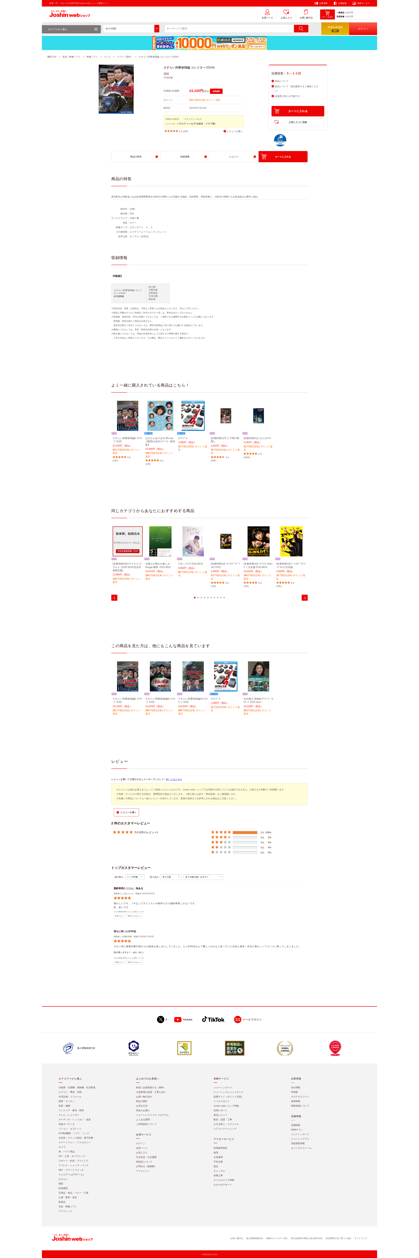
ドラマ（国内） (125, 56)
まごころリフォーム (301, 1148)
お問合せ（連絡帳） (146, 1166)
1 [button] (195, 597)
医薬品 (62, 1202)
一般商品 (340, 12)
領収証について (144, 1161)
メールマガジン (252, 1019)
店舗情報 (342, 3)
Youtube (187, 1019)
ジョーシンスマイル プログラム (152, 1115)
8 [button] (218, 597)
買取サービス (363, 3)
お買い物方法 (306, 18)
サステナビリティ (300, 1096)
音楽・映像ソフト (68, 1206)
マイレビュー (143, 1171)
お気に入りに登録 (298, 122)
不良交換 (218, 1161)
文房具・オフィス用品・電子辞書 (76, 1138)
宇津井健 (168, 77)
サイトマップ (360, 1238)
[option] (127, 431)
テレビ (107, 56)
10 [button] (224, 597)
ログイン (140, 1143)
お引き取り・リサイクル (226, 1124)
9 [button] (221, 597)
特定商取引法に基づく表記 (338, 1238)
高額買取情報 (298, 1143)
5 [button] (208, 597)
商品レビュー (220, 1115)
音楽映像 (340, 16)
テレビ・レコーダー (69, 1115)
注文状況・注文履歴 (146, 1157)
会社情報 (295, 1087)
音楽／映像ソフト (71, 56)
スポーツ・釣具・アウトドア (73, 1160)
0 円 (351, 12)
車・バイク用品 (67, 1151)
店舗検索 (295, 1125)
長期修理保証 (220, 1148)
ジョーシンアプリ (300, 1138)
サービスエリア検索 (224, 1180)
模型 (61, 1183)
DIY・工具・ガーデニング (72, 1156)
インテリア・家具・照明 (71, 1110)
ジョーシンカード (223, 1087)
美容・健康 (64, 1105)
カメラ (62, 1147)
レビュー (233, 156)
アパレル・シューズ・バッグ (73, 1165)
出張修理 (218, 1157)
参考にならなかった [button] (134, 916)
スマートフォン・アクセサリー (75, 1142)
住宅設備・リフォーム (70, 1096)
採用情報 (295, 1101)
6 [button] (211, 597)
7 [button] (214, 597)
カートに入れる (298, 111)
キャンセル (219, 1171)
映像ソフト (92, 56)
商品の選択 (141, 1101)
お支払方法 (141, 1105)
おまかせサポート (223, 1184)
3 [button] (201, 597)
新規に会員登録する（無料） (151, 1087)
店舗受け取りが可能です (287, 96)
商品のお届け (143, 1110)
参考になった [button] (119, 916)
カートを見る (327, 17)
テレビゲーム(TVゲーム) (71, 1174)
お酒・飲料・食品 (68, 1197)
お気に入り (286, 18)
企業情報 (323, 3)
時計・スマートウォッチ (71, 1170)
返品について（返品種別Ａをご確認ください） (296, 88)
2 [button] (198, 597)
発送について (282, 81)
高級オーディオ (67, 1124)
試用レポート (220, 1110)
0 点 (347, 12)
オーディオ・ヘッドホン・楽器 (75, 1119)
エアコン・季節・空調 (70, 1092)
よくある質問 (143, 1119)
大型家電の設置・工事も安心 (151, 1092)
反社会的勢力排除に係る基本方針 (307, 1238)
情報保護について (300, 1105)
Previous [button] (114, 598)
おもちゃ (63, 1179)
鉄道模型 (63, 1188)
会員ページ (267, 18)
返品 (216, 1166)
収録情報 (185, 156)
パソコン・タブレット (70, 1128)
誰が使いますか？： (123, 952)
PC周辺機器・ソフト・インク (74, 1133)
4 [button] (204, 597)
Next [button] (305, 598)
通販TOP (51, 56)
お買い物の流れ (144, 1096)
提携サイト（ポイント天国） (228, 1096)
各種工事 (218, 1175)
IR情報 (294, 1092)
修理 (216, 1152)
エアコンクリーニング (225, 1128)
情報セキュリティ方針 (277, 1238)
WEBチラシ (297, 1129)
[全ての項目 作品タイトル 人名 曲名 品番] (131, 28)
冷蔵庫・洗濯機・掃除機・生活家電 (77, 1087)
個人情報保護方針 (254, 1238)
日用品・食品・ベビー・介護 (73, 1192)
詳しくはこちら (174, 779)
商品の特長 (136, 156)
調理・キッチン (67, 1101)
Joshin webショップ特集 (226, 1105)
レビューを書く (235, 131)
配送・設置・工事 (223, 1119)
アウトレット (65, 1211)
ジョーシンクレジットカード (228, 1092)
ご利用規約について (146, 1124)
